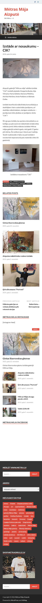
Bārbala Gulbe (18, 181)
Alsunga (6, 507)
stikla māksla (17, 186)
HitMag (24, 600)
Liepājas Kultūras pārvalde (12, 522)
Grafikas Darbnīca (16, 516)
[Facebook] (35, 2)
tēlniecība (31, 538)
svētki (24, 538)
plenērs (14, 532)
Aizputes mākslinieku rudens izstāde (18, 256)
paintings (7, 532)
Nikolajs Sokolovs (24, 528)
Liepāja (29, 519)
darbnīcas (21, 510)
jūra (32, 516)
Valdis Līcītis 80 (23, 409)
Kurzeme (22, 519)
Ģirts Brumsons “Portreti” (13, 289)
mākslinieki (7, 186)
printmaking (22, 532)
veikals (23, 541)
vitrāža (6, 544)
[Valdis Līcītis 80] (9, 409)
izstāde (22, 183)
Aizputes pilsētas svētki (24, 503)
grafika (6, 516)
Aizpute (12, 503)
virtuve (29, 541)
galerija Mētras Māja (11, 183)
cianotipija (12, 510)
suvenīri (17, 538)
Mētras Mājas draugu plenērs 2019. (26, 398)
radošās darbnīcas (9, 535)
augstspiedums (20, 507)
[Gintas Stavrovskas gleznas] (21, 209)
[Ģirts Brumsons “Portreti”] (21, 276)
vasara (16, 541)
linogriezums (27, 522)
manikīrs (6, 525)
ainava (6, 503)
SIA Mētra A (21, 535)
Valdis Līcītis (8, 541)
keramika (7, 519)
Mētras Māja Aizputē (16, 12)
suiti (10, 538)
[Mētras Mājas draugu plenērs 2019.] (9, 397)
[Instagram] (38, 2)
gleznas (21, 513)
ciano (5, 510)
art (11, 181)
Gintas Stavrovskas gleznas (14, 223)
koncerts (14, 519)
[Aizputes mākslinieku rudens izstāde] (21, 243)
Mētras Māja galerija (10, 528)
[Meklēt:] (21, 474)
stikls (5, 538)
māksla (29, 183)
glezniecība (29, 513)
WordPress (15, 600)
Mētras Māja (32, 525)
